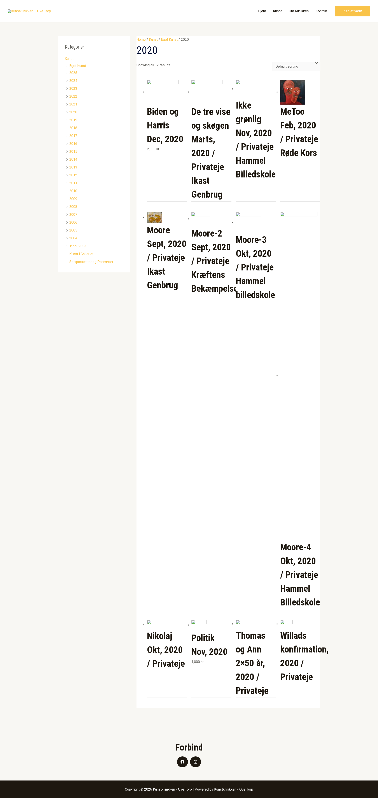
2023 (73, 88)
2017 (73, 136)
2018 (73, 128)
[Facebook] (182, 761)
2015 (73, 151)
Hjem (262, 11)
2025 (73, 73)
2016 (73, 144)
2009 (73, 199)
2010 (73, 191)
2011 (73, 183)
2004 (73, 238)
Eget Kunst (77, 66)
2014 (73, 159)
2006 (73, 222)
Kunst (277, 11)
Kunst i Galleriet (81, 254)
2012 (73, 175)
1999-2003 (77, 246)
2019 (73, 120)
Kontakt (321, 11)
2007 (73, 214)
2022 (73, 96)
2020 (73, 112)
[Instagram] (195, 761)
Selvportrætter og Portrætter (91, 262)
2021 (73, 104)
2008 (73, 207)
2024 (73, 81)
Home (141, 39)
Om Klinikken (299, 11)
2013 (73, 167)
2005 (73, 230)
